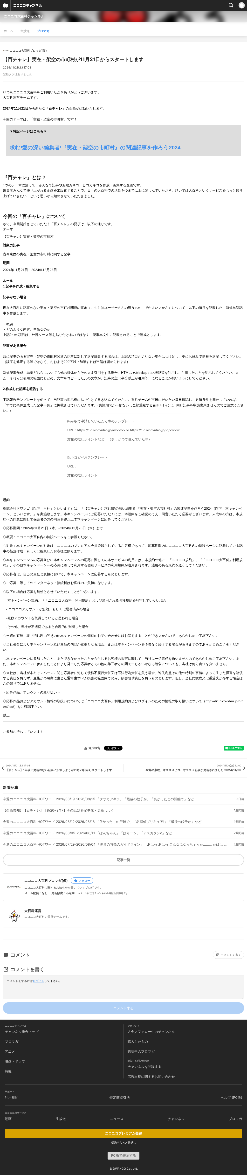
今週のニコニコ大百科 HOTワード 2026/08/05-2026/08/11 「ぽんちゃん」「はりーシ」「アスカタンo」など (87, 833)
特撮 (8, 1071)
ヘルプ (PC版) (231, 1097)
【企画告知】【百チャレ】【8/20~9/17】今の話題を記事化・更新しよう (58, 810)
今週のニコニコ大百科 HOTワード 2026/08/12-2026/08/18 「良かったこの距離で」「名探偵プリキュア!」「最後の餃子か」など (102, 821)
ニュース (117, 1119)
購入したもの (138, 1041)
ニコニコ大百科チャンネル (24, 16)
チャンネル (176, 1119)
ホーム (8, 31)
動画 (8, 1119)
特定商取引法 (120, 1097)
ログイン (38, 981)
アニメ (10, 1051)
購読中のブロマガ (141, 1051)
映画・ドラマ (15, 1061)
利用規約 (11, 1097)
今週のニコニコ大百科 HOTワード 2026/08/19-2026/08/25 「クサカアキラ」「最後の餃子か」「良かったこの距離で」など (98, 799)
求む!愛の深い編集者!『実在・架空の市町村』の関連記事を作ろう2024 (95, 148)
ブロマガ (43, 31)
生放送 (25, 31)
